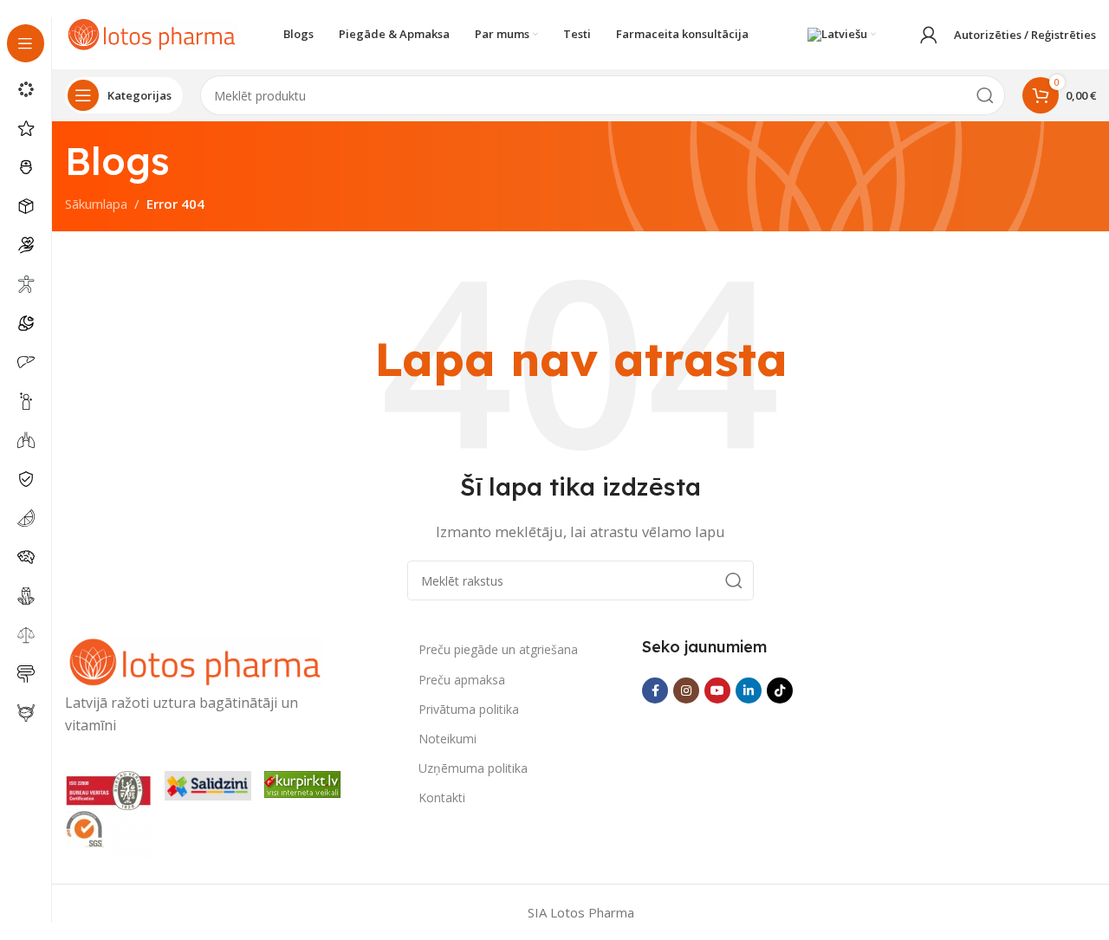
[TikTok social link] (780, 690)
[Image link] (195, 661)
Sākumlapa (96, 203)
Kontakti (441, 797)
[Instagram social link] (686, 690)
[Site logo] (151, 33)
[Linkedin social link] (749, 690)
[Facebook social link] (655, 690)
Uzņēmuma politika (473, 768)
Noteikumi (447, 738)
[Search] (985, 95)
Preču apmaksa (461, 679)
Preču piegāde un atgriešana (498, 649)
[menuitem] (841, 34)
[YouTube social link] (717, 690)
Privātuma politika (468, 709)
